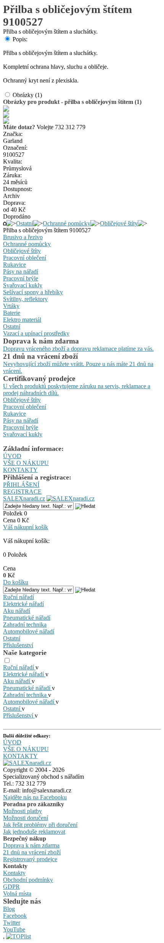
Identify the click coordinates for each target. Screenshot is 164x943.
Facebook (15, 915)
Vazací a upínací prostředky (36, 333)
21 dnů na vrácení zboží (32, 852)
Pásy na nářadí (20, 271)
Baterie (11, 312)
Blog (9, 909)
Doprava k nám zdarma (31, 845)
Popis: (20, 39)
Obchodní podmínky (28, 880)
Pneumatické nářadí (26, 617)
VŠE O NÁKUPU (26, 463)
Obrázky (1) (27, 95)
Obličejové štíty (119, 223)
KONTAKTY (20, 470)
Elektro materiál (22, 319)
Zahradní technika (25, 624)
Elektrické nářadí (23, 604)
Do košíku (15, 582)
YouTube (14, 929)
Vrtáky (11, 306)
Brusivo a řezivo (23, 237)
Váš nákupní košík (25, 527)
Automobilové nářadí (28, 631)
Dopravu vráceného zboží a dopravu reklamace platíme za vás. (78, 348)
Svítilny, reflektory (25, 299)
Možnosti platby (22, 811)
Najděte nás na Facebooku (35, 797)
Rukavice (14, 264)
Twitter (11, 922)
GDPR (11, 886)
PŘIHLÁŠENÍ (21, 484)
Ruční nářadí (18, 597)
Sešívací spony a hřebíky (33, 292)
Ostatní (24, 223)
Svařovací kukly (22, 285)
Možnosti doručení (25, 818)
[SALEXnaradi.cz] (27, 763)
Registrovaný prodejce (30, 859)
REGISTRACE (22, 491)
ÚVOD (12, 456)
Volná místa (17, 893)
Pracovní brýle (20, 278)
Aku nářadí (16, 611)
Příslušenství (18, 645)
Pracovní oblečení (24, 257)
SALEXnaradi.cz (24, 498)
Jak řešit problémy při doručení (40, 824)
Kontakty (14, 873)
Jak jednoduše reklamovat (34, 831)
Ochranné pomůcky (66, 223)
